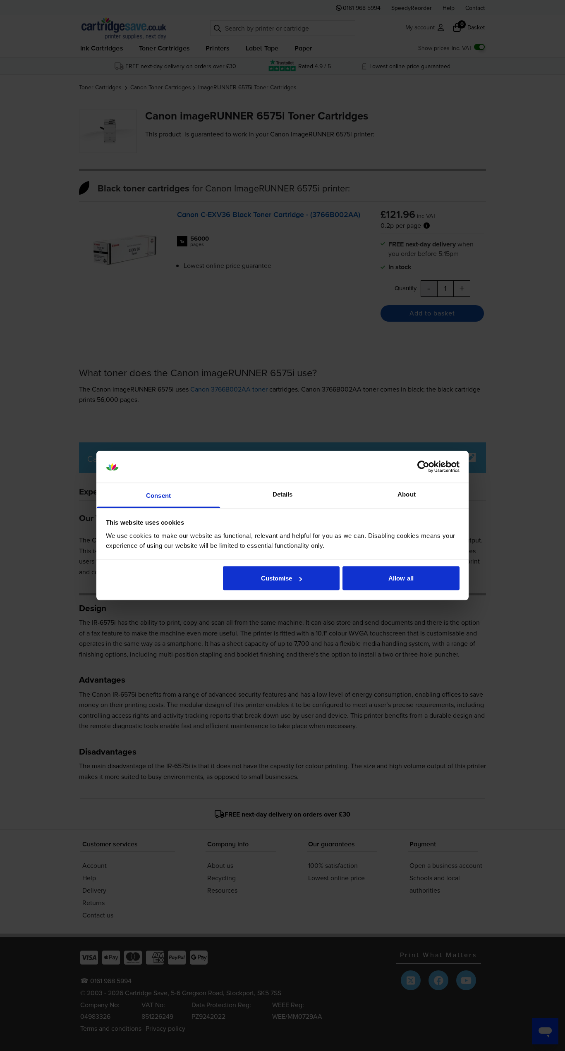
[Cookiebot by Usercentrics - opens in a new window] (423, 467)
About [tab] (406, 493)
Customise (276, 578)
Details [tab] (283, 493)
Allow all (401, 578)
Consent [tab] (158, 495)
